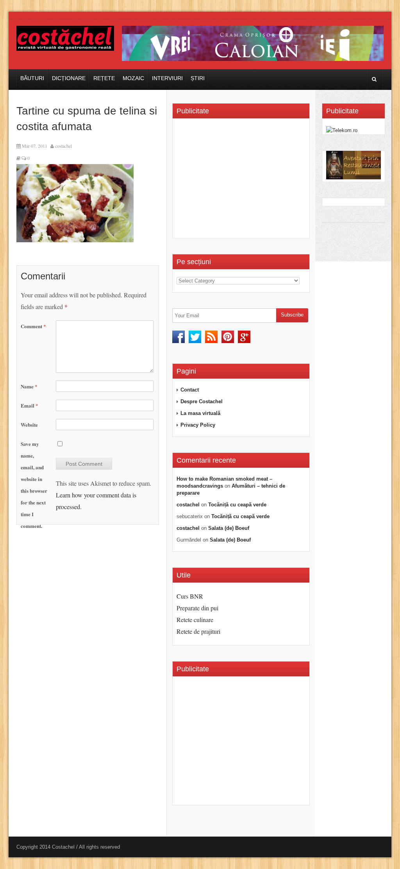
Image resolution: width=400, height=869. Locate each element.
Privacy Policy (197, 425)
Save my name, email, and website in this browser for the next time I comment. (34, 484)
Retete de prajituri (198, 631)
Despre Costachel (201, 401)
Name (29, 386)
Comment (33, 326)
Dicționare (69, 78)
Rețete (104, 78)
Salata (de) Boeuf (228, 528)
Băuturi (32, 78)
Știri (198, 78)
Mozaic (133, 78)
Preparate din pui (197, 608)
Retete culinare (195, 619)
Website (29, 424)
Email (29, 405)
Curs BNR (190, 596)
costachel (63, 146)
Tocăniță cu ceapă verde (237, 505)
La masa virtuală (200, 413)
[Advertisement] (242, 181)
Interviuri (167, 78)
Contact (189, 390)
